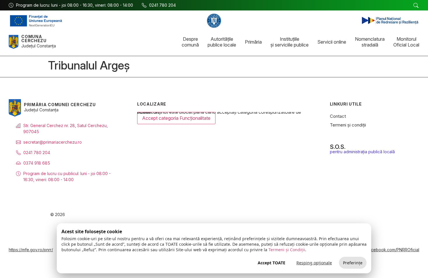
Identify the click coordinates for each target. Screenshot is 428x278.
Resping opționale (314, 262)
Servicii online (331, 42)
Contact (338, 116)
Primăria (253, 42)
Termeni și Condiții (286, 249)
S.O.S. (338, 146)
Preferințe (352, 262)
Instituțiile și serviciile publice (289, 42)
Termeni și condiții (348, 125)
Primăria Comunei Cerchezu (60, 104)
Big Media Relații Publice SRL (380, 214)
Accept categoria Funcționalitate (176, 118)
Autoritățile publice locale (222, 42)
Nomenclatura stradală (370, 42)
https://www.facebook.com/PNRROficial (381, 249)
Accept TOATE (271, 262)
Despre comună (190, 42)
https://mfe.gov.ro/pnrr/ (31, 249)
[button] (415, 5)
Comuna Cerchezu (34, 38)
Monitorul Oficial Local (406, 42)
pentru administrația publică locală (362, 151)
